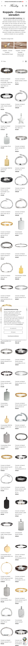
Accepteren (13, 328)
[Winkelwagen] (26, 5)
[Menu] (2, 6)
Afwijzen (13, 332)
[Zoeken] (5, 5)
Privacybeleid (19, 324)
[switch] (24, 644)
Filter (4, 61)
